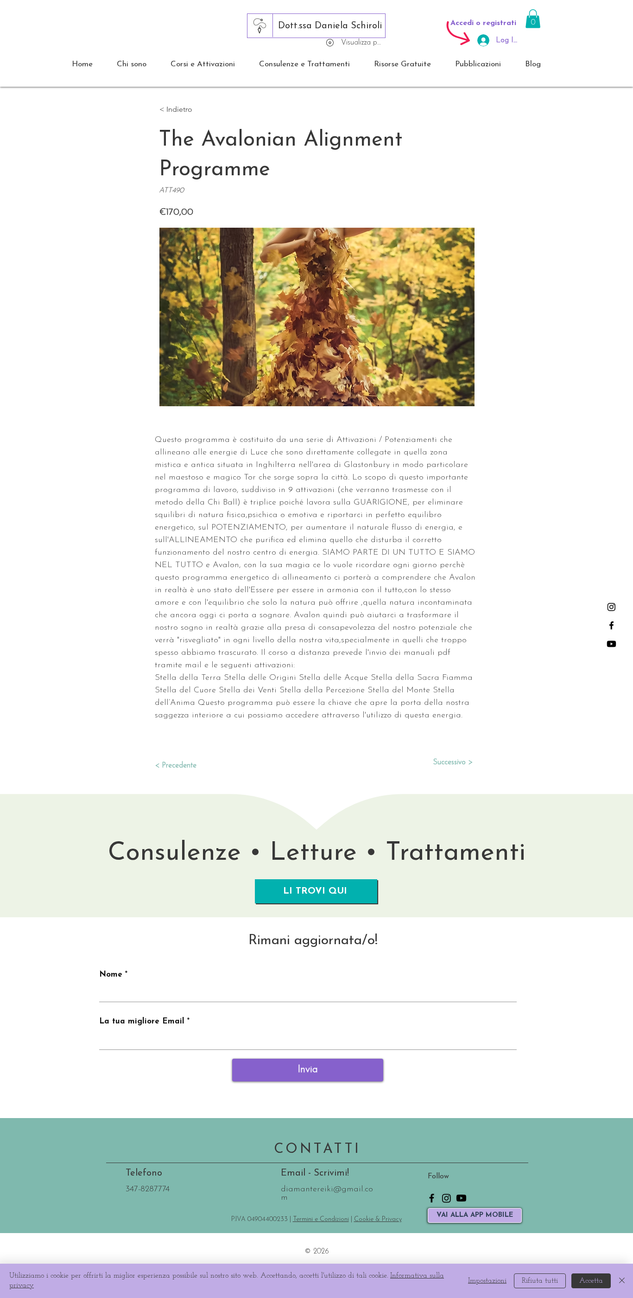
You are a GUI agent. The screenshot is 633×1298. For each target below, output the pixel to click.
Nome (110, 974)
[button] (533, 18)
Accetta (591, 1281)
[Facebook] (611, 625)
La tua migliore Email (141, 1021)
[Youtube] (611, 644)
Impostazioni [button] (487, 1281)
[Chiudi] (621, 1281)
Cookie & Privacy (378, 1219)
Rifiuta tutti (540, 1281)
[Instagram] (611, 606)
